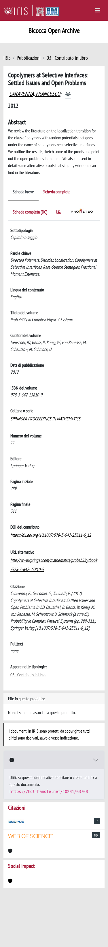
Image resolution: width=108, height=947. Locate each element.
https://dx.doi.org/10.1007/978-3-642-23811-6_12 (50, 535)
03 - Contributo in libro (67, 58)
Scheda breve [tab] (23, 191)
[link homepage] (18, 10)
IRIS (7, 58)
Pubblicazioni (29, 58)
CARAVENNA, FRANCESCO (34, 94)
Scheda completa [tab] (56, 191)
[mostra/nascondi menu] (98, 10)
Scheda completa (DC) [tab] (30, 212)
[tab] (59, 213)
